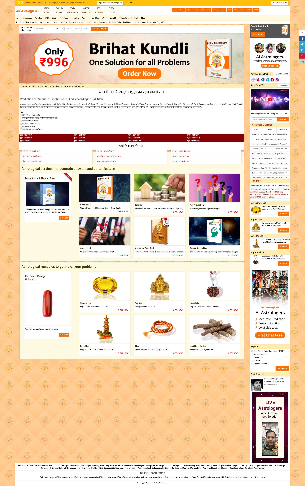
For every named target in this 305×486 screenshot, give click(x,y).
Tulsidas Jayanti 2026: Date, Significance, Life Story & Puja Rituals (271, 173)
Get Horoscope (100, 29)
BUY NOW (64, 218)
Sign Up (283, 3)
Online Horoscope (100, 22)
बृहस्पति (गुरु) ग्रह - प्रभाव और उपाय (109, 156)
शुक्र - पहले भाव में (26, 135)
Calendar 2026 (80, 3)
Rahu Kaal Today (115, 22)
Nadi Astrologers (242, 477)
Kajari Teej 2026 (268, 197)
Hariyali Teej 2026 (272, 192)
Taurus (59, 8)
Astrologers (64, 466)
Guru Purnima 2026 (257, 192)
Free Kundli (20, 22)
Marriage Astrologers (108, 477)
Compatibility (111, 18)
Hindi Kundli (127, 22)
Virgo (111, 8)
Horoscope (27, 18)
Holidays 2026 (270, 185)
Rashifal (27, 3)
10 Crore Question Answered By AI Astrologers (267, 466)
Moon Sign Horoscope (143, 466)
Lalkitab (44, 86)
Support (225, 468)
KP (103, 18)
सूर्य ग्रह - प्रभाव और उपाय (31, 151)
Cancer (85, 8)
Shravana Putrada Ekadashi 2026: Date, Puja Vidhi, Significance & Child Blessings (271, 139)
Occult (55, 18)
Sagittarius (72, 13)
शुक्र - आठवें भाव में (193, 138)
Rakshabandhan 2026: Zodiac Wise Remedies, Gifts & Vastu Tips (271, 168)
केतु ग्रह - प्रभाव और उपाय (180, 161)
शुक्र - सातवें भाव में (134, 138)
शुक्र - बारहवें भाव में (193, 141)
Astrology (39, 18)
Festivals (135, 18)
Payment (186, 468)
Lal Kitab (137, 22)
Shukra (55, 86)
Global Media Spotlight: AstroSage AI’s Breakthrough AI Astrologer (221, 466)
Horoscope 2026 (54, 3)
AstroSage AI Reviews (49, 468)
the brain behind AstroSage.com (274, 381)
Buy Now (259, 34)
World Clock (53, 466)
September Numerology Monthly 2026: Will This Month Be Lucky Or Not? (271, 158)
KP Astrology (158, 466)
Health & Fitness (260, 364)
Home (18, 18)
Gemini (72, 8)
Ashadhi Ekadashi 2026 (281, 189)
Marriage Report (260, 354)
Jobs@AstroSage (237, 468)
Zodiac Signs (86, 466)
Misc (143, 18)
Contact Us (169, 468)
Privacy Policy (196, 468)
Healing (76, 18)
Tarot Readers (124, 477)
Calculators (124, 18)
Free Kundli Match (116, 466)
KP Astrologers (228, 477)
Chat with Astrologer (111, 3)
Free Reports (65, 18)
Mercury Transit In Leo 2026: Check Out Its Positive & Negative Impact (271, 163)
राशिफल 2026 (62, 22)
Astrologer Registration (254, 468)
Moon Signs (146, 22)
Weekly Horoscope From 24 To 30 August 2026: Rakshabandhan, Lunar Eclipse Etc (271, 134)
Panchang (86, 18)
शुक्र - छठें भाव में (79, 138)
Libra (46, 13)
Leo (98, 8)
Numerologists (137, 477)
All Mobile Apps (281, 74)
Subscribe (284, 85)
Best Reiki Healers (258, 477)
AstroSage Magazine (262, 125)
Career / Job (259, 357)
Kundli (33, 3)
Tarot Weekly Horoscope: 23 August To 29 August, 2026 (271, 154)
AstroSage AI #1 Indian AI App (182, 466)
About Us (178, 468)
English (256, 130)
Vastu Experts (197, 477)
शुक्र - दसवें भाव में (80, 141)
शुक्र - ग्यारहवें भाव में (134, 141)
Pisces (112, 13)
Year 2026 (283, 130)
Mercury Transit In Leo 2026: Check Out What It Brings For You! (271, 149)
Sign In (276, 3)
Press (167, 466)
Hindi (34, 86)
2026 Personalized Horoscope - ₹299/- (269, 351)
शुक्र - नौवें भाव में (25, 141)
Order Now (282, 368)
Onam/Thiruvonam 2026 (272, 194)
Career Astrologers (166, 477)
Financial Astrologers (212, 477)
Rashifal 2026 (41, 3)
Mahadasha (75, 466)
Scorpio (59, 13)
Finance (257, 360)
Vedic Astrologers (183, 477)
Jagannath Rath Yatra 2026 (261, 189)
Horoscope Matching (34, 22)
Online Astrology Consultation (87, 477)
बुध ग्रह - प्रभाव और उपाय (105, 151)
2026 (47, 18)
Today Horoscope (67, 3)
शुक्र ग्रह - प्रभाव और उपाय (106, 161)
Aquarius (99, 13)
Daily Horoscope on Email (280, 114)
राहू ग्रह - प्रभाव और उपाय (180, 156)
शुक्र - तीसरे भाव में (134, 135)
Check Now (123, 211)
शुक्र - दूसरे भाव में (80, 135)
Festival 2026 (256, 185)
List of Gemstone (41, 466)
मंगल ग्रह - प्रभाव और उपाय (32, 161)
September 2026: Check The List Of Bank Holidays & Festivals (271, 178)
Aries (46, 8)
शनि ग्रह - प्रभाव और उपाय (181, 151)
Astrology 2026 (122, 468)
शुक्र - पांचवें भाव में (26, 138)
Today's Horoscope (76, 22)
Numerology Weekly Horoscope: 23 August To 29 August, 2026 (271, 144)
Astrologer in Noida (100, 466)
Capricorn (85, 13)
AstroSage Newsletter (260, 114)
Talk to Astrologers (48, 477)
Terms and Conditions (212, 468)
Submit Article (158, 468)
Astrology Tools (135, 468)
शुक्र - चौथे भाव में (193, 135)
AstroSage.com (163, 483)
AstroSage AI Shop (160, 22)
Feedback (147, 468)
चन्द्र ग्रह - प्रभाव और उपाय (32, 156)
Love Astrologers (151, 477)
